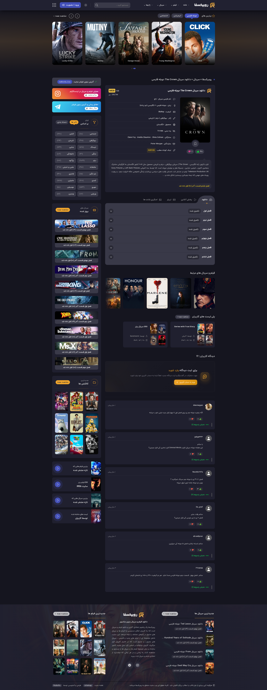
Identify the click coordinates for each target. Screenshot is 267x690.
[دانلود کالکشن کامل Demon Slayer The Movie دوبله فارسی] (61, 401)
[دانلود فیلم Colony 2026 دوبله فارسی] (59, 666)
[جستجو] (96, 5)
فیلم (174, 5)
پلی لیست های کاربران (203, 317)
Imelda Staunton (144, 137)
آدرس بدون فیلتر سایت (76, 82)
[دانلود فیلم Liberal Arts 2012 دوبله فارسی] (99, 666)
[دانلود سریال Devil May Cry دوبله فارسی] (188, 668)
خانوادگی (65, 154)
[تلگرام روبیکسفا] (129, 665)
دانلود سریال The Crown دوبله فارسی (186, 91)
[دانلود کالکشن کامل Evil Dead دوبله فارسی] (91, 444)
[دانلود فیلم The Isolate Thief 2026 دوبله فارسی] (86, 666)
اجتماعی (87, 134)
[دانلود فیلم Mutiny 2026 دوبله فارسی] (100, 43)
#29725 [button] (151, 150)
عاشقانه (87, 167)
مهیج (87, 187)
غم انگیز (87, 174)
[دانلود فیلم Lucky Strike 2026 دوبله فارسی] (67, 43)
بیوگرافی (87, 140)
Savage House (134, 61)
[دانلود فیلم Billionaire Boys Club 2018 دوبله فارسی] (72, 666)
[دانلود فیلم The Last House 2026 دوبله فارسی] (72, 647)
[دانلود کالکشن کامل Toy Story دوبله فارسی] (76, 401)
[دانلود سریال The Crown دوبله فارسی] (195, 120)
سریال (161, 5)
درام (87, 160)
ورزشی (87, 194)
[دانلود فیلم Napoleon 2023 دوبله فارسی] (204, 293)
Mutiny (100, 61)
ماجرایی (65, 180)
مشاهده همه (60, 16)
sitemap (88, 685)
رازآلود (65, 160)
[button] (134, 68)
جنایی (65, 147)
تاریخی (65, 140)
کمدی (87, 180)
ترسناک (87, 147)
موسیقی (65, 187)
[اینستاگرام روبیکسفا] (137, 665)
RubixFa (57, 685)
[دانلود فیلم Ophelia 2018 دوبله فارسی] (180, 293)
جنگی (87, 154)
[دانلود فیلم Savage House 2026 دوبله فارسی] (133, 43)
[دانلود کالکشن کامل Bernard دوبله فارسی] (61, 423)
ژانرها (148, 5)
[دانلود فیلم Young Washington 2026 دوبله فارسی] (167, 43)
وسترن (65, 194)
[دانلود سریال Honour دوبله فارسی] (133, 293)
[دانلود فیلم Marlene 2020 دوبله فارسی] (157, 293)
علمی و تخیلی (65, 167)
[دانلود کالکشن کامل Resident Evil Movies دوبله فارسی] (91, 401)
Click (200, 61)
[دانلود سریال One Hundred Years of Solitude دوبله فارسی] (188, 640)
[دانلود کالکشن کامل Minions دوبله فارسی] (91, 423)
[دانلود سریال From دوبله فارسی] (188, 654)
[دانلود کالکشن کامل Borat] (76, 423)
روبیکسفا (207, 80)
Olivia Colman (157, 137)
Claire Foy (132, 137)
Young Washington (167, 61)
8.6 (114, 90)
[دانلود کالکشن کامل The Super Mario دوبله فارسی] (76, 444)
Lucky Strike (67, 61)
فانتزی (65, 174)
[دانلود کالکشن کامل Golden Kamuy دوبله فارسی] (61, 444)
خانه (185, 5)
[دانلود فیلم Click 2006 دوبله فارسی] (200, 43)
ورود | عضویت (72, 5)
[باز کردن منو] (54, 5)
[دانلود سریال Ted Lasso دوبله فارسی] (188, 626)
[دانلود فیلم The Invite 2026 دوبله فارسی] (59, 647)
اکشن (65, 134)
